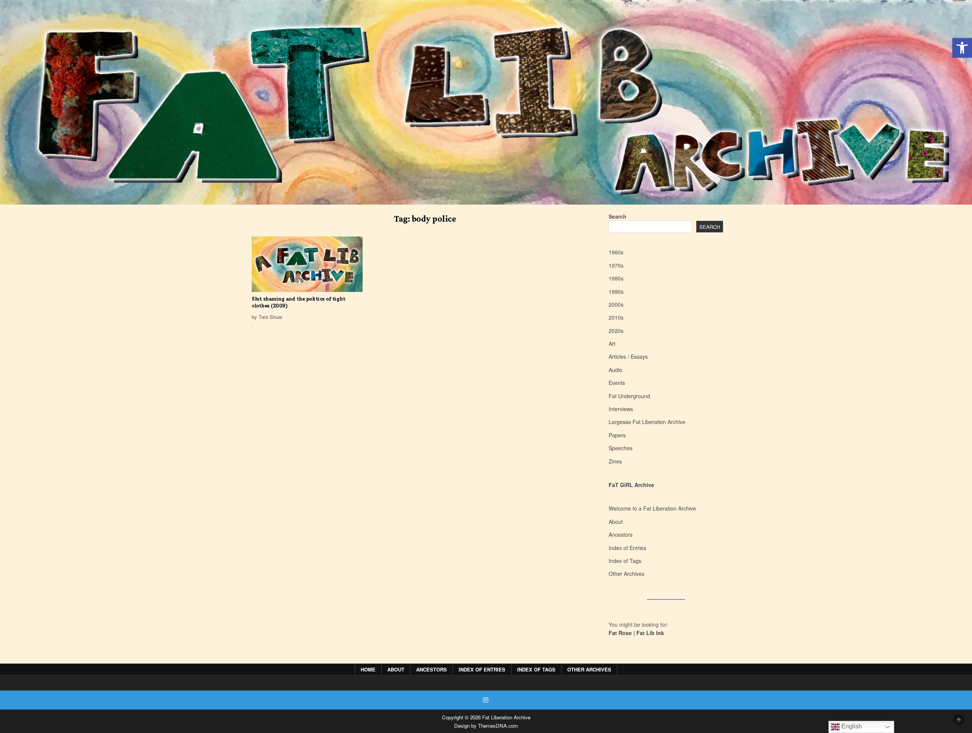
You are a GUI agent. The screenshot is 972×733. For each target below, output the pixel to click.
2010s (616, 317)
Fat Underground (629, 396)
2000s (616, 304)
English (851, 726)
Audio (615, 370)
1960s (616, 252)
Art (612, 343)
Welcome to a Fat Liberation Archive (652, 508)
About (616, 521)
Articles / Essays (628, 356)
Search (617, 216)
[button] (962, 48)
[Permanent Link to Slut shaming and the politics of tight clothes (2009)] (307, 264)
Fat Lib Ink (650, 633)
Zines (615, 461)
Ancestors (621, 534)
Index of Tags (625, 560)
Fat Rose (620, 633)
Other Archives (626, 573)
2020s (616, 330)
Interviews (621, 409)
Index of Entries (627, 548)
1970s (616, 265)
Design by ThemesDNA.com (486, 725)
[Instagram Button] (485, 700)
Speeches (621, 448)
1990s (616, 291)
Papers (617, 435)
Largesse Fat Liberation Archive (647, 422)
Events (617, 382)
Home (368, 669)
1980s (616, 278)
